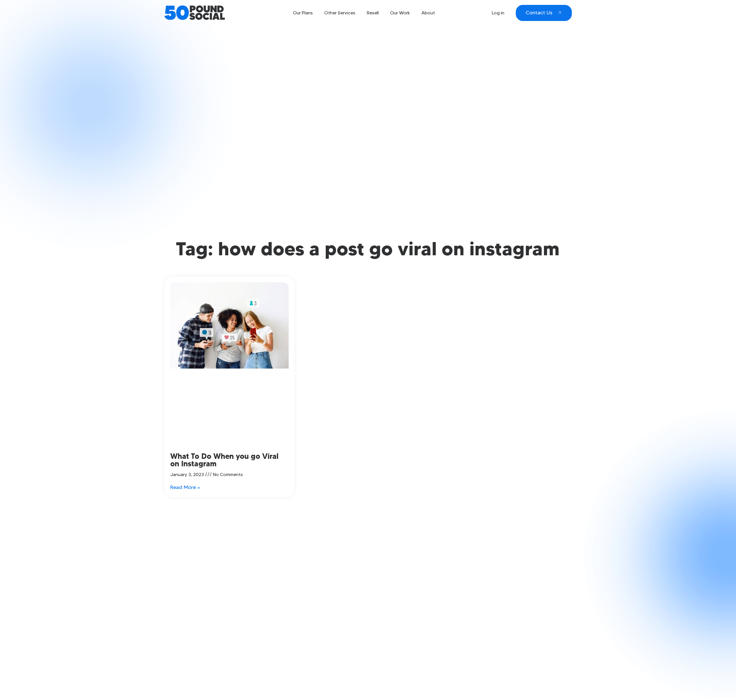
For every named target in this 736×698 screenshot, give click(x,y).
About (428, 13)
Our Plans (303, 13)
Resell (373, 13)
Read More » (185, 487)
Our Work (400, 13)
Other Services (339, 13)
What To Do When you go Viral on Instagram (224, 460)
